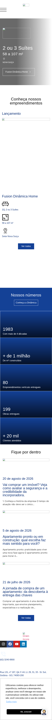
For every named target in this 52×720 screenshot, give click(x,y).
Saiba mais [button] (11, 702)
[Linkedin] (23, 644)
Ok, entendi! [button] (26, 712)
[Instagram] (3, 644)
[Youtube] (16, 644)
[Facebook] (10, 644)
